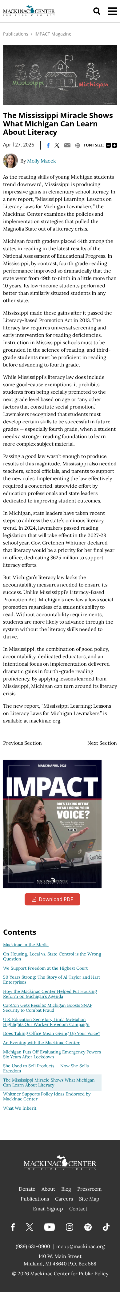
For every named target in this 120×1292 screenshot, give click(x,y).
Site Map (89, 1199)
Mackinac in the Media (26, 944)
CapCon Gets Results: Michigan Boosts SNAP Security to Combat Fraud (47, 1007)
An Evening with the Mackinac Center (41, 1042)
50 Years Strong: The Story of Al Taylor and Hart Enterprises (51, 979)
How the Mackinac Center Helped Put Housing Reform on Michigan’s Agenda (50, 994)
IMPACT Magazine (52, 34)
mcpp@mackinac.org (80, 1246)
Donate (27, 1189)
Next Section (102, 743)
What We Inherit (19, 1108)
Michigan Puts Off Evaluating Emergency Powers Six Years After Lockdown (52, 1054)
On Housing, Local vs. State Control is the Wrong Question (52, 956)
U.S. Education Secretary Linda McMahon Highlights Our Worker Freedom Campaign (46, 1022)
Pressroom (89, 1189)
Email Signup (48, 1208)
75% (108, 145)
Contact (78, 1208)
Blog (66, 1189)
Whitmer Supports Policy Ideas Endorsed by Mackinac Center (46, 1096)
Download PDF (56, 899)
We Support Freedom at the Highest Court (45, 968)
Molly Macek (41, 161)
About (48, 1189)
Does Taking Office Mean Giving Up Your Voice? (51, 1033)
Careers (64, 1199)
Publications (15, 34)
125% (114, 145)
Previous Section (22, 743)
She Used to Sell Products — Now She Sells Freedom (46, 1068)
